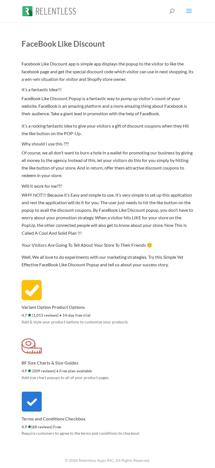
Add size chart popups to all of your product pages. (65, 377)
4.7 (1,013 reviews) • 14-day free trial (56, 315)
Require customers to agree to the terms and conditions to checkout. (81, 433)
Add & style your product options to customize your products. (75, 321)
